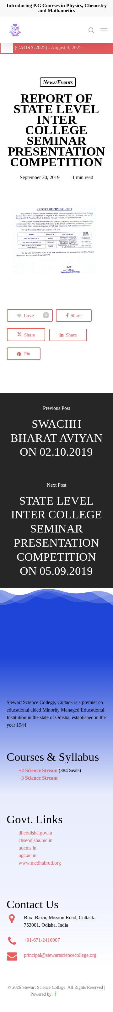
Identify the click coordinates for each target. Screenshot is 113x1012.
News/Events (58, 82)
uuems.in (27, 847)
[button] (103, 30)
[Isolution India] (68, 994)
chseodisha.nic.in (35, 840)
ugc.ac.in (27, 855)
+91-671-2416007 (42, 940)
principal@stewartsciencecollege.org (60, 955)
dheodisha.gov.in (35, 832)
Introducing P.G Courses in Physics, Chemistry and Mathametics (57, 8)
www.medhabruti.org (40, 863)
